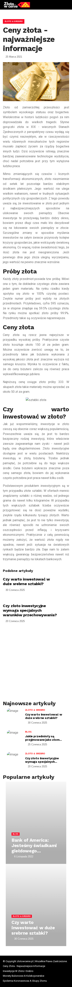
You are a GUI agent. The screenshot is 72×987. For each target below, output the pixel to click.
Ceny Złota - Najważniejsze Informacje (24, 966)
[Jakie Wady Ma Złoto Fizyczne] (25, 636)
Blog (28, 732)
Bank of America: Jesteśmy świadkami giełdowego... (34, 845)
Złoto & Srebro (14, 21)
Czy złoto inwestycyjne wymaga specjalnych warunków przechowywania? (30, 610)
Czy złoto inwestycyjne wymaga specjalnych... (42, 760)
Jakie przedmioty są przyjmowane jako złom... (43, 738)
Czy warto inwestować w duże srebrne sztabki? (26, 581)
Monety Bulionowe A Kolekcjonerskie (23, 975)
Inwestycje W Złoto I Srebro (18, 971)
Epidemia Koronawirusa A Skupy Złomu (25, 980)
